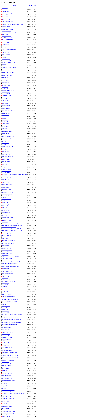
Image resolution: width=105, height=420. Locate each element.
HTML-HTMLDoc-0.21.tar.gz (7, 21)
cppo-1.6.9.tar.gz (5, 103)
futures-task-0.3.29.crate (6, 154)
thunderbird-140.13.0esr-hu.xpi (7, 365)
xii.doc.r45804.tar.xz (5, 401)
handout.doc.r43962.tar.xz (6, 171)
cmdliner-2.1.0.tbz (5, 100)
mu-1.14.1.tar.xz (5, 238)
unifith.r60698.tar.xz (5, 381)
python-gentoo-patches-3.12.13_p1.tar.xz (9, 302)
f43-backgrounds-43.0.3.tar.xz (7, 131)
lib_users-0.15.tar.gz (5, 202)
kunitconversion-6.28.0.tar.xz (7, 195)
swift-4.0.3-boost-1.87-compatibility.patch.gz (9, 352)
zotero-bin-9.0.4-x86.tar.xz (6, 414)
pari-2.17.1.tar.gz (5, 278)
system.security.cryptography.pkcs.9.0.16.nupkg (10, 355)
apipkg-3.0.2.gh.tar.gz (5, 52)
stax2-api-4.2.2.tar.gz (5, 345)
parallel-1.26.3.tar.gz (5, 276)
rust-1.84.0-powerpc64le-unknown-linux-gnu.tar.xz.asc (11, 320)
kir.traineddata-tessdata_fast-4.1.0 (7, 192)
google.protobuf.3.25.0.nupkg (7, 162)
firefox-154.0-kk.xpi (5, 141)
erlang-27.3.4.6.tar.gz (5, 123)
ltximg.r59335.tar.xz (5, 218)
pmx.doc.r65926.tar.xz (6, 284)
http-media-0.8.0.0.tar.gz (6, 176)
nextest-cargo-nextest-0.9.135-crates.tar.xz (9, 246)
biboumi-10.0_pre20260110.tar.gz (8, 73)
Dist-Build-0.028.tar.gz (6, 14)
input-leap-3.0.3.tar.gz (5, 182)
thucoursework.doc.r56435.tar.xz (7, 363)
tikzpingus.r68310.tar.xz (6, 368)
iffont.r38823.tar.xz (5, 179)
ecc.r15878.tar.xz (5, 120)
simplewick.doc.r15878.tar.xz (7, 337)
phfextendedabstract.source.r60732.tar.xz (9, 281)
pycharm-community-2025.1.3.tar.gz (8, 296)
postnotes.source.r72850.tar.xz (7, 286)
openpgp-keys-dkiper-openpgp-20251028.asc (10, 263)
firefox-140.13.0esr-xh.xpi (6, 138)
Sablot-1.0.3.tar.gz (5, 34)
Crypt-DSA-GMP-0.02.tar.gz (7, 13)
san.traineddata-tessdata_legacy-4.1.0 (8, 327)
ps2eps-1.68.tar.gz (5, 289)
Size (35, 5)
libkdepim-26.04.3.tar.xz (6, 205)
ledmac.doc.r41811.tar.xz (6, 199)
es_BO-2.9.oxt (4, 128)
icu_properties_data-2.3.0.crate (7, 177)
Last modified (30, 5)
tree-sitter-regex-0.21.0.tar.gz (7, 373)
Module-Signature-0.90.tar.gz (7, 31)
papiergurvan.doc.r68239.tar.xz (7, 274)
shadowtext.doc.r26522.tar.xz (7, 335)
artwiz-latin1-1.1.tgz (5, 57)
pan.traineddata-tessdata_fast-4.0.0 (8, 271)
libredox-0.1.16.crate (5, 210)
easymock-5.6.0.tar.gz (5, 118)
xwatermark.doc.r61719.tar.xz (7, 406)
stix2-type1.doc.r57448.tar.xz (7, 347)
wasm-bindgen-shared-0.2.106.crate (8, 391)
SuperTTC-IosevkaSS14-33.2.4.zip (8, 39)
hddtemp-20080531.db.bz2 (6, 172)
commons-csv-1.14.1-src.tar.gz (7, 101)
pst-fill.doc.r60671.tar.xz (6, 292)
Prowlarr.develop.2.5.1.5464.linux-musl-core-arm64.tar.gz (12, 32)
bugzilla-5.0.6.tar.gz (5, 82)
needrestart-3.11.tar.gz (5, 245)
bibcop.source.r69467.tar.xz (6, 70)
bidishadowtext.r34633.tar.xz (7, 75)
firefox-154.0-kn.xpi (5, 143)
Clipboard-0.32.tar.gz (5, 11)
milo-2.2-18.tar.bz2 (5, 232)
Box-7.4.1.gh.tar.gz (5, 9)
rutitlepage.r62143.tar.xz (6, 325)
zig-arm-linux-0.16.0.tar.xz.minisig (8, 409)
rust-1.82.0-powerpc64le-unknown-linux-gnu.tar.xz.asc (11, 319)
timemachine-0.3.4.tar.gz (6, 370)
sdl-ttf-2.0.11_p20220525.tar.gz (7, 332)
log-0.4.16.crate (4, 215)
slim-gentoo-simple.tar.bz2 (6, 339)
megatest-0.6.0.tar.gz (5, 222)
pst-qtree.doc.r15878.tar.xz (6, 294)
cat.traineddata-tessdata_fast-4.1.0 (8, 90)
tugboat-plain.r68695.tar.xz (6, 375)
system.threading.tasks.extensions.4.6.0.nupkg (10, 357)
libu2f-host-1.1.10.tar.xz (6, 212)
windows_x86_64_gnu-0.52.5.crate (8, 398)
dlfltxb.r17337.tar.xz (5, 115)
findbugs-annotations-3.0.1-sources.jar (8, 134)
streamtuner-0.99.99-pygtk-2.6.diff (8, 348)
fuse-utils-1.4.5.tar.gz (5, 151)
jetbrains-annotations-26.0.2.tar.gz (8, 185)
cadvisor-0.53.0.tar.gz (5, 87)
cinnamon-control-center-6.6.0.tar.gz (8, 95)
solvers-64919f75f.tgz (5, 342)
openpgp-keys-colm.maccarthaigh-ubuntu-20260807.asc (11, 261)
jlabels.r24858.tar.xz (5, 187)
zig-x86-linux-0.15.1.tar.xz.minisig (8, 413)
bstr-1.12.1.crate (4, 80)
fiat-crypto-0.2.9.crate (5, 133)
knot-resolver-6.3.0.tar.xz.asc (7, 194)
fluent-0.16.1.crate (5, 144)
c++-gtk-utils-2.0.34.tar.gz (6, 85)
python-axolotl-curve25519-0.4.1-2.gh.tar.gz (9, 301)
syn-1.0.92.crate (4, 353)
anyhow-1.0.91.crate (5, 50)
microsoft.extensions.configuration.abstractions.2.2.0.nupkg (12, 225)
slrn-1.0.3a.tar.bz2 (5, 340)
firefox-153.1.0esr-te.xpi (6, 139)
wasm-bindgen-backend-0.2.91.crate (8, 390)
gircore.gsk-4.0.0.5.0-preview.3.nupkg (8, 157)
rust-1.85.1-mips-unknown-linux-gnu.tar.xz (9, 324)
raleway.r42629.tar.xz (5, 307)
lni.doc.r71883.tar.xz (5, 213)
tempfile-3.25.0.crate (5, 358)
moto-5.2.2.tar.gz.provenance (7, 235)
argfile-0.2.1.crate (5, 55)
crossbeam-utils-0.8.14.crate (7, 106)
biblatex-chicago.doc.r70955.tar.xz (8, 72)
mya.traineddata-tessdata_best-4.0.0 (8, 243)
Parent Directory (5, 8)
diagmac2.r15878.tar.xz (6, 113)
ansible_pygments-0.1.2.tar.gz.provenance (9, 49)
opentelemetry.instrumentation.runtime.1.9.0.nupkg (10, 266)
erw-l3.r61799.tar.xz (5, 126)
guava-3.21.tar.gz (5, 167)
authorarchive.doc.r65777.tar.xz (7, 60)
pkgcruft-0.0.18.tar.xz (5, 283)
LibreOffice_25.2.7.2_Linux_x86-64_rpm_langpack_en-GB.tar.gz (13, 22)
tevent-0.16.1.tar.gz (5, 362)
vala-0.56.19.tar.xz (5, 383)
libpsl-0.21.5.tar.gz (5, 207)
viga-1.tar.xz (4, 388)
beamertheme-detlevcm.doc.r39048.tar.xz (9, 67)
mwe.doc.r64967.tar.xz (6, 241)
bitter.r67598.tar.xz (5, 77)
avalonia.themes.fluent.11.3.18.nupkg (8, 62)
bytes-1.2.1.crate (5, 83)
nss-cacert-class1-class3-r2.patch (7, 251)
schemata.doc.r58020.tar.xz (6, 329)
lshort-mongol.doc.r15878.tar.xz (7, 217)
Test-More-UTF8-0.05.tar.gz (7, 42)
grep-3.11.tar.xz (4, 166)
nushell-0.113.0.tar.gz (5, 255)
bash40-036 (4, 64)
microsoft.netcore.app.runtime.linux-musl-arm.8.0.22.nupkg (12, 230)
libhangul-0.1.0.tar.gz (5, 204)
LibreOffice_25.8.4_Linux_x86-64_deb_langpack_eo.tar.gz (12, 24)
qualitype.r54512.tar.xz (6, 306)
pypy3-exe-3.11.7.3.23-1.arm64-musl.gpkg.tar (10, 299)
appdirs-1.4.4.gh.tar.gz (6, 54)
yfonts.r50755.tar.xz (5, 408)
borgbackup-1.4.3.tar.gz (6, 78)
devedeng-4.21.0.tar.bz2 (6, 111)
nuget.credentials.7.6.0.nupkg (7, 253)
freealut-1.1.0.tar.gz (5, 149)
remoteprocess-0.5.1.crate (6, 312)
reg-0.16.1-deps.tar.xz (5, 311)
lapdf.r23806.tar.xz (5, 197)
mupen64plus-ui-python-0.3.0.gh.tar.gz (8, 240)
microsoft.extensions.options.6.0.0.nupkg (9, 227)
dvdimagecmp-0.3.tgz (5, 116)
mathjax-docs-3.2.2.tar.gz (6, 220)
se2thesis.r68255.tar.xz (6, 334)
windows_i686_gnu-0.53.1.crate (7, 396)
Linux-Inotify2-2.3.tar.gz (6, 26)
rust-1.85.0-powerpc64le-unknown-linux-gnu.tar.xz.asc (11, 322)
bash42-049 (4, 65)
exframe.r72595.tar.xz (5, 129)
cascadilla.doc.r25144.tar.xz (6, 88)
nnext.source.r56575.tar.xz (6, 248)
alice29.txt (3, 47)
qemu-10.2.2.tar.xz (5, 304)
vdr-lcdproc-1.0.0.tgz (5, 386)
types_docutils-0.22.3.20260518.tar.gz (8, 376)
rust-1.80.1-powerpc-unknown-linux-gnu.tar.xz (10, 317)
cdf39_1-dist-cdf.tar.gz (6, 92)
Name (14, 5)
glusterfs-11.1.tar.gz (5, 159)
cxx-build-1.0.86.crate (6, 108)
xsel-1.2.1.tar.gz (4, 403)
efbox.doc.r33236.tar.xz (6, 121)
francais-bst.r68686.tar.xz (6, 148)
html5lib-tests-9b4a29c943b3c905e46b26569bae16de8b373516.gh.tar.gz (14, 174)
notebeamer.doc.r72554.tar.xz (7, 250)
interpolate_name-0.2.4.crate (7, 184)
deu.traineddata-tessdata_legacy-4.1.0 (8, 110)
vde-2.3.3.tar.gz (4, 385)
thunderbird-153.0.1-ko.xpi (6, 367)
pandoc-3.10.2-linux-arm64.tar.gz (7, 273)
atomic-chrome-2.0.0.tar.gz (6, 59)
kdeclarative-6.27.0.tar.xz (6, 189)
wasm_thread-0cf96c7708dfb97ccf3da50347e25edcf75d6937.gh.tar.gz (14, 393)
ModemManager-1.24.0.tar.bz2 (7, 29)
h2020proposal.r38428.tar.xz (7, 169)
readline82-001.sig (5, 309)
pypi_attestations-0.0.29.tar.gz (7, 297)
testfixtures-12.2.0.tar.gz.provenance (8, 360)
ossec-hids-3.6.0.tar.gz (6, 269)
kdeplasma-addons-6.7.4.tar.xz (7, 190)
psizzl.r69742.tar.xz (5, 291)
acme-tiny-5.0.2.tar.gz (5, 44)
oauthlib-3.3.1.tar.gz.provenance (7, 258)
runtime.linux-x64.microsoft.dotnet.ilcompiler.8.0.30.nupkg (12, 314)
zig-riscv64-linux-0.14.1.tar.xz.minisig (8, 411)
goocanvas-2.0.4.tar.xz (6, 161)
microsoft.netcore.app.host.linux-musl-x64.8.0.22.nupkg (11, 228)
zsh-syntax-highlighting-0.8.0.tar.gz (8, 416)
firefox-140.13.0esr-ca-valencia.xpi (8, 136)
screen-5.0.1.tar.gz (5, 330)
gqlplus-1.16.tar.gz (5, 164)
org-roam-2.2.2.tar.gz (5, 268)
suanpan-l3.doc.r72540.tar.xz (7, 350)
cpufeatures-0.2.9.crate (6, 105)
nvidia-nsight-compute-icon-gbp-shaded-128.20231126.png (12, 256)
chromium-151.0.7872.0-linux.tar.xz (8, 93)
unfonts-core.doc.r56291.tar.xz (7, 378)
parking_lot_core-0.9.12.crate (7, 279)
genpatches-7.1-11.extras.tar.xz (7, 156)
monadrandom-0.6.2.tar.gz (6, 233)
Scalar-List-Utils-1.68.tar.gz (6, 36)
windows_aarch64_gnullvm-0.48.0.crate (9, 395)
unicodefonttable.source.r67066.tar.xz (8, 380)
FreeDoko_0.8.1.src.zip (6, 19)
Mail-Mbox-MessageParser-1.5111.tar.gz (9, 27)
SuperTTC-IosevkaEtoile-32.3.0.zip (8, 37)
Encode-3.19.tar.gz (5, 16)
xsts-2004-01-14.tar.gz (6, 404)
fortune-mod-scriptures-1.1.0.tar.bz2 (8, 146)
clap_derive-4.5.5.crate (6, 98)
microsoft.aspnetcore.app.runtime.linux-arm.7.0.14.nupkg (12, 223)
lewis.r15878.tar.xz (5, 200)
